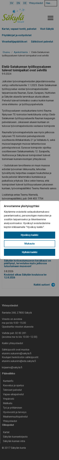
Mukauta (29, 243)
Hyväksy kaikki (29, 235)
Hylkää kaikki (29, 252)
